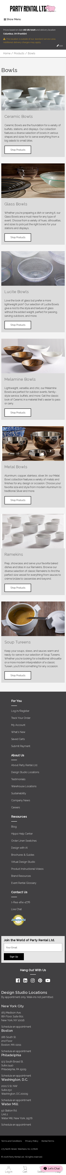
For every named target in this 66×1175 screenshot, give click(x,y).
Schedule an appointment (16, 1026)
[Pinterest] (40, 980)
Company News (20, 800)
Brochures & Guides (22, 854)
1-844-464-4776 (20, 902)
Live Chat (16, 909)
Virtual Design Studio (23, 861)
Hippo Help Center (22, 833)
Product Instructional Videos (27, 868)
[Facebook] (18, 980)
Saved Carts (18, 739)
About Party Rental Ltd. (24, 765)
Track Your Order (20, 717)
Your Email (9, 945)
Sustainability (18, 793)
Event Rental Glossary (23, 882)
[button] (51, 1168)
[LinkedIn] (25, 980)
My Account (18, 725)
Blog (14, 826)
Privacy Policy (31, 1141)
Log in (8, 1171)
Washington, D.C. (14, 1080)
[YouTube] (47, 980)
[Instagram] (33, 980)
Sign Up (14, 956)
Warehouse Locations (24, 786)
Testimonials (18, 779)
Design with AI (19, 847)
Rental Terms (47, 1141)
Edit (61, 46)
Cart (25, 1171)
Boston (7, 1031)
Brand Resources (21, 875)
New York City (12, 1006)
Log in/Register (20, 710)
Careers (15, 807)
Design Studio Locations (25, 772)
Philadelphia (11, 1055)
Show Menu (14, 19)
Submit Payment (20, 746)
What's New (18, 732)
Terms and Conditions (11, 1141)
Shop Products (17, 149)
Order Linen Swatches (24, 840)
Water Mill (9, 1104)
